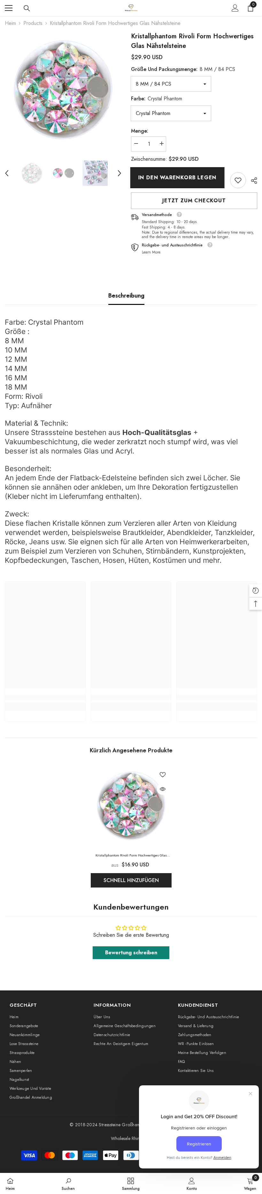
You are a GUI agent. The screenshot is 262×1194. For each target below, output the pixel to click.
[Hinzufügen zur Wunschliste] (162, 774)
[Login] (235, 8)
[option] (63, 90)
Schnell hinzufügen (131, 880)
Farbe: (156, 98)
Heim (10, 23)
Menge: (139, 131)
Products (32, 23)
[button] (7, 173)
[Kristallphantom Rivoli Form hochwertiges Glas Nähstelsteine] (131, 805)
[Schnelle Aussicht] (162, 789)
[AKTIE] (251, 180)
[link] (238, 180)
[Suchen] (27, 8)
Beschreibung (126, 295)
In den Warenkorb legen (178, 177)
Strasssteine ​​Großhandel (122, 1124)
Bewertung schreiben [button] (131, 952)
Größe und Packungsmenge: (183, 69)
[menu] (8, 8)
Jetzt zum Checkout (194, 200)
